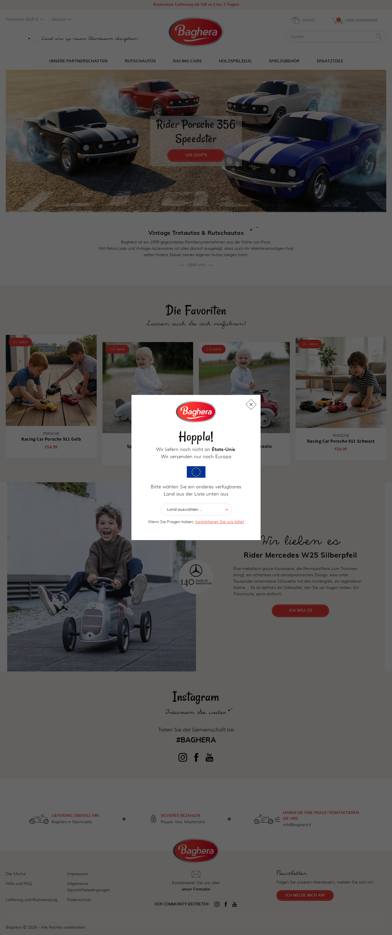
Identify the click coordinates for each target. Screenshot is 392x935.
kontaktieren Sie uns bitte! (219, 521)
